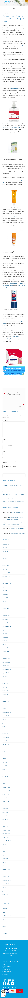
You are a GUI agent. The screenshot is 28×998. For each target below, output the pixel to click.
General (12, 379)
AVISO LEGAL (8, 955)
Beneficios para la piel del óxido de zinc (12, 485)
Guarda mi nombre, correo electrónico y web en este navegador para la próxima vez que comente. (13, 460)
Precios (5, 967)
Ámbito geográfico (7, 966)
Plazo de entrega (7, 971)
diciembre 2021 (6, 744)
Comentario (6, 420)
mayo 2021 (5, 769)
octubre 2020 (6, 794)
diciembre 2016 (6, 869)
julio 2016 (5, 887)
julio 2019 (5, 844)
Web (4, 451)
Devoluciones (6, 974)
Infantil (4, 930)
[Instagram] (8, 983)
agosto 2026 (6, 544)
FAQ (4, 964)
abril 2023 (5, 687)
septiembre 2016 (7, 880)
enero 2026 (5, 569)
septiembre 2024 (7, 626)
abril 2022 (5, 730)
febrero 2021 (6, 780)
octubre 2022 (6, 708)
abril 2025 (5, 601)
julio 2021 (5, 762)
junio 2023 (5, 680)
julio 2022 (5, 719)
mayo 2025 (5, 597)
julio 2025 (5, 590)
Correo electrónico (7, 445)
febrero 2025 (6, 608)
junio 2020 (5, 808)
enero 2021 (5, 783)
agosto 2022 (6, 715)
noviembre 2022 (6, 705)
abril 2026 (5, 558)
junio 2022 (5, 723)
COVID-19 (20, 48)
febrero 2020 (6, 823)
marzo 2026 (5, 562)
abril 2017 (5, 862)
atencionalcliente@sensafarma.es (10, 953)
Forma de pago (6, 973)
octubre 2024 (6, 622)
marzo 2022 (5, 733)
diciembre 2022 (6, 701)
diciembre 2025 (6, 572)
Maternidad (5, 933)
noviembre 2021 (6, 748)
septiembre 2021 (7, 755)
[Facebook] (4, 983)
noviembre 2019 (6, 833)
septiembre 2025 (7, 583)
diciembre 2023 (6, 658)
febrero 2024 (6, 651)
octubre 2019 (6, 837)
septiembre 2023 (7, 669)
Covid (4, 912)
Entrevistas (5, 923)
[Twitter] (12, 983)
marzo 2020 (5, 819)
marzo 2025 (5, 605)
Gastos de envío (6, 969)
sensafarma (8, 13)
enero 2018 (5, 851)
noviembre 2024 (6, 619)
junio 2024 (5, 637)
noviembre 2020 (6, 790)
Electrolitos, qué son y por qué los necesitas (13, 494)
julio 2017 (5, 855)
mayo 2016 (5, 894)
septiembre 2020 (7, 798)
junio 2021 (5, 765)
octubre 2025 (6, 580)
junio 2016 (5, 891)
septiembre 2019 (7, 840)
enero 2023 (5, 698)
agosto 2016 (6, 883)
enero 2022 (5, 740)
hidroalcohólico (16, 88)
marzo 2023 (5, 690)
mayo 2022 (5, 726)
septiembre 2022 (7, 712)
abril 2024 (5, 644)
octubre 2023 (6, 665)
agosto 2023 (6, 672)
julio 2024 (5, 633)
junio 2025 (5, 594)
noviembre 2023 (6, 662)
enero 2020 (5, 826)
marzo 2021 (5, 776)
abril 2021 (5, 773)
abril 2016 (5, 898)
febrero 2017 (6, 866)
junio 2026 (5, 551)
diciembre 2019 (6, 830)
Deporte (5, 919)
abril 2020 (5, 815)
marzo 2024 (5, 647)
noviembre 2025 (6, 576)
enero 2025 (5, 612)
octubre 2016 (6, 876)
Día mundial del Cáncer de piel (17, 533)
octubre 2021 (6, 751)
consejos (5, 908)
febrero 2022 (6, 737)
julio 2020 (5, 805)
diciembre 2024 (6, 615)
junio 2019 (5, 848)
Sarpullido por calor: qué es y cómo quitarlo (13, 501)
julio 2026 (5, 547)
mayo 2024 (5, 640)
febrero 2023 (6, 694)
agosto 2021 (6, 758)
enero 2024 (5, 655)
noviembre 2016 (6, 873)
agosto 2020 (6, 801)
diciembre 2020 (6, 787)
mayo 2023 (5, 683)
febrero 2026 (6, 565)
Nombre (5, 439)
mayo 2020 (5, 812)
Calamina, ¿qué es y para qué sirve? (11, 498)
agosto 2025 (6, 587)
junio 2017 (5, 858)
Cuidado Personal (7, 915)
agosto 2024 (6, 630)
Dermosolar (21, 216)
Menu (14, 8)
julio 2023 (5, 676)
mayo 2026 (5, 555)
